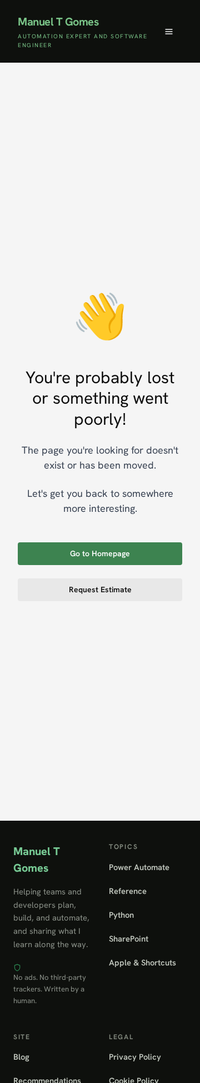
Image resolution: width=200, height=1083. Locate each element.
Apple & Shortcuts (142, 962)
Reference (128, 891)
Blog (21, 1056)
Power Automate (139, 867)
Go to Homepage (100, 553)
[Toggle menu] (169, 31)
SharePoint (128, 938)
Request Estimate (100, 589)
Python (121, 914)
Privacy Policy (135, 1056)
